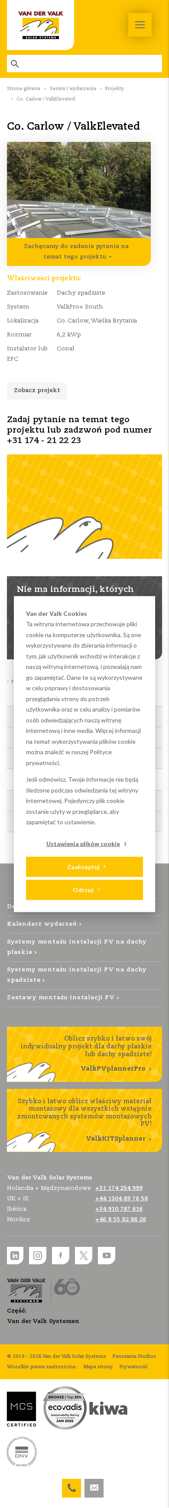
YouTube (106, 1255)
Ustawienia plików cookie (83, 843)
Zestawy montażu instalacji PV (61, 998)
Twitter (83, 1255)
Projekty (114, 89)
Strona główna (23, 89)
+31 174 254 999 (71, 1484)
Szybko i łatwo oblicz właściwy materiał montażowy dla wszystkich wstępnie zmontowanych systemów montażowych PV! (84, 1120)
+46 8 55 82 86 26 (120, 1220)
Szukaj (15, 63)
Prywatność (134, 1367)
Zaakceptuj (83, 866)
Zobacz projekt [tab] (37, 390)
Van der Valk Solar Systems (40, 25)
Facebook (60, 1255)
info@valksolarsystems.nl (94, 1484)
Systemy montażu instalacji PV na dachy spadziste (76, 975)
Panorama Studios (134, 1356)
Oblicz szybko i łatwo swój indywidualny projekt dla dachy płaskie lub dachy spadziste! (86, 1054)
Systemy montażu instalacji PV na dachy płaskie (76, 947)
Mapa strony (98, 1367)
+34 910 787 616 (119, 1209)
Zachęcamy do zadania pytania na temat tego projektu (76, 252)
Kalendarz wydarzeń (42, 924)
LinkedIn (14, 1255)
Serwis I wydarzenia (73, 89)
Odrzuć (83, 889)
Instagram (37, 1255)
